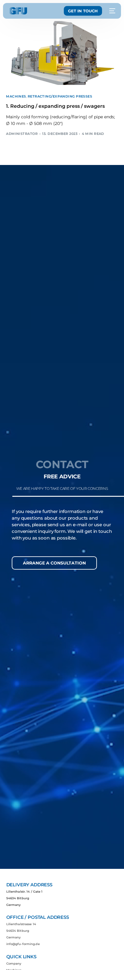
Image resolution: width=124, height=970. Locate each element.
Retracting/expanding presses (60, 96)
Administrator (22, 134)
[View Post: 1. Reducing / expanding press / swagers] (62, 53)
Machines (16, 96)
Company (14, 963)
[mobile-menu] (111, 10)
